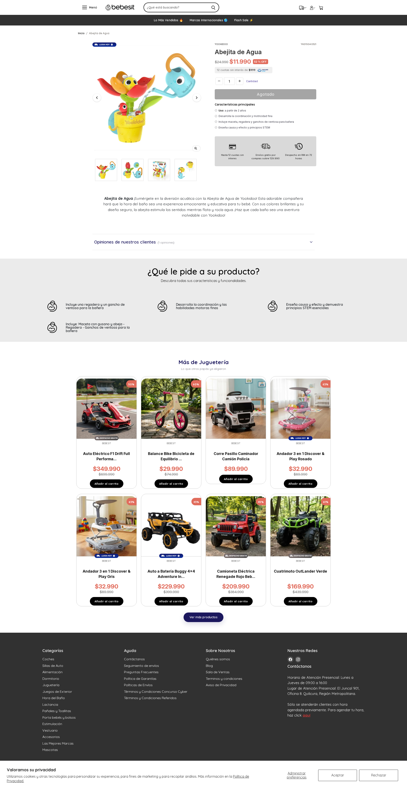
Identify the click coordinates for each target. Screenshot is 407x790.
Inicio (81, 33)
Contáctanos (134, 659)
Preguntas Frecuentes (141, 672)
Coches (48, 659)
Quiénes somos (218, 659)
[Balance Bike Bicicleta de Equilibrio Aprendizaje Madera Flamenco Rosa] (171, 408)
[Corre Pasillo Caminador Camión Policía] (236, 408)
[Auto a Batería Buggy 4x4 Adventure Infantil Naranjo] (171, 526)
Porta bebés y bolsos (59, 717)
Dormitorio (50, 678)
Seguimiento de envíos (141, 665)
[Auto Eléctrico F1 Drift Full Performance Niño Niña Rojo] (107, 408)
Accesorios (51, 737)
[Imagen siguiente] (197, 98)
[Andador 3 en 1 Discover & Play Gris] (107, 526)
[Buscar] (213, 7)
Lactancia (50, 704)
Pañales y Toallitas (56, 711)
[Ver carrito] (321, 7)
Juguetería (50, 685)
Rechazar (378, 775)
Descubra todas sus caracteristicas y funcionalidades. (203, 281)
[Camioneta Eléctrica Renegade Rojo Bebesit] (236, 526)
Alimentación (52, 672)
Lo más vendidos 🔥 (168, 20)
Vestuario (50, 730)
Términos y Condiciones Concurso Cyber (155, 691)
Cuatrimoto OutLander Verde (300, 571)
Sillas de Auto (52, 665)
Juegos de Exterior (57, 691)
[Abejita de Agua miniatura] (106, 170)
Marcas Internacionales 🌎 (208, 20)
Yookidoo (221, 44)
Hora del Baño (53, 698)
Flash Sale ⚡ (243, 20)
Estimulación (52, 724)
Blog (209, 665)
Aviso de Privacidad (221, 685)
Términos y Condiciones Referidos (150, 698)
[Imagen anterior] (97, 98)
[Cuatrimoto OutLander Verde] (300, 526)
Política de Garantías (140, 678)
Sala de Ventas (218, 672)
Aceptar (337, 775)
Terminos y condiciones (224, 678)
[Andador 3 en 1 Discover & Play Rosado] (300, 408)
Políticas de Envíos (138, 685)
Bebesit (106, 443)
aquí (306, 715)
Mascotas (50, 750)
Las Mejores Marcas (58, 743)
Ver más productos (203, 617)
